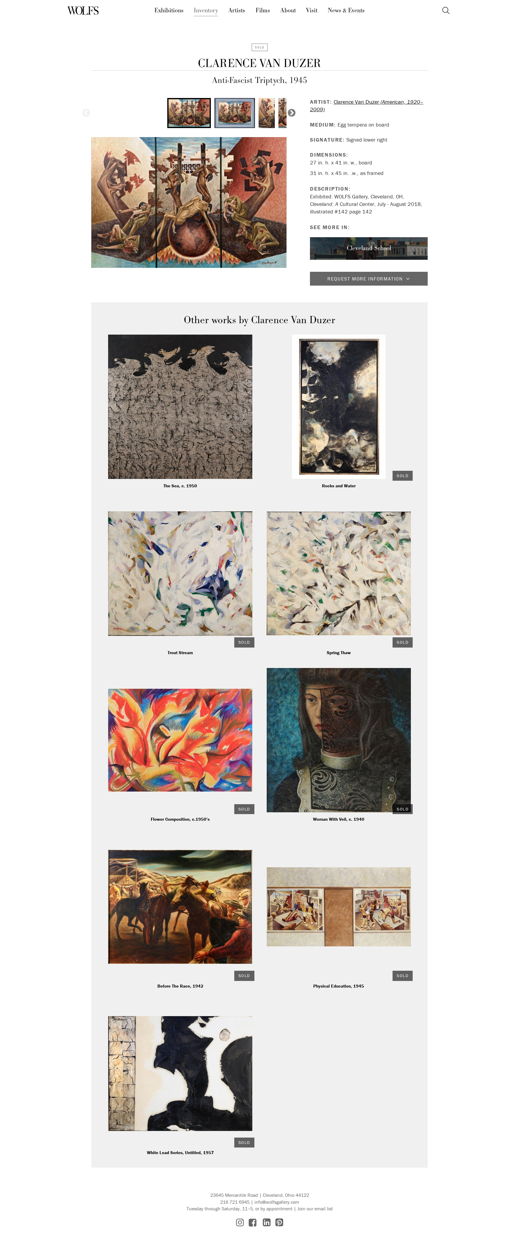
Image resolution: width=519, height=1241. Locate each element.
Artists (236, 10)
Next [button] (291, 113)
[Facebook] (252, 1222)
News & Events (346, 10)
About (288, 10)
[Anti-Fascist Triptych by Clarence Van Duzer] (189, 202)
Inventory (206, 10)
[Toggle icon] (446, 11)
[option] (189, 113)
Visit (311, 10)
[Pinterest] (279, 1222)
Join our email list (315, 1209)
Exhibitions (169, 10)
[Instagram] (240, 1222)
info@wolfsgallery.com (276, 1202)
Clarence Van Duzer (259, 63)
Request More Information (365, 279)
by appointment (276, 1209)
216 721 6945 (235, 1202)
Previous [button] (86, 113)
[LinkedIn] (266, 1222)
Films (263, 10)
